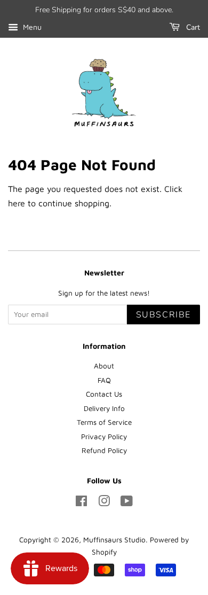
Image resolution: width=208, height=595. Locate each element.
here (16, 203)
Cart (192, 27)
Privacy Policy (104, 436)
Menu (31, 26)
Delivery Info (104, 408)
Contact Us (104, 394)
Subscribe (163, 315)
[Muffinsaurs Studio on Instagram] (104, 503)
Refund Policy (104, 450)
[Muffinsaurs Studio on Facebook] (81, 503)
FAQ (104, 380)
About (104, 366)
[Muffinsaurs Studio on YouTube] (127, 503)
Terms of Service (104, 422)
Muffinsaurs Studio (114, 539)
